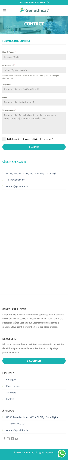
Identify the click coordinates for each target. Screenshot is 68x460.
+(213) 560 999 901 (15, 180)
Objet (5, 97)
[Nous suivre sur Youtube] (16, 438)
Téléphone (7, 84)
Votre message (9, 110)
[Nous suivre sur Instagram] (8, 438)
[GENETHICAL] (34, 10)
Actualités (11, 392)
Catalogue (11, 379)
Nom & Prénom (9, 52)
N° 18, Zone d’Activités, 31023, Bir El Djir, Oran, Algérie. (32, 173)
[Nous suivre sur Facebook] (4, 438)
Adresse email (8, 65)
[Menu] (4, 10)
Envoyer (34, 147)
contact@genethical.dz (17, 186)
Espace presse (13, 386)
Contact (10, 399)
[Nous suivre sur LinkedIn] (12, 438)
